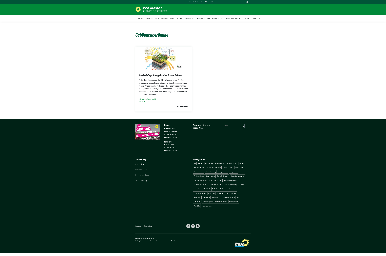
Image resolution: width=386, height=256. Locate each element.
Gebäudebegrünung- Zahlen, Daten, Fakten (160, 75)
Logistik (241, 185)
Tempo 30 (197, 202)
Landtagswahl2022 (216, 185)
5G (195, 163)
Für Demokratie (199, 176)
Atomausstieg (219, 163)
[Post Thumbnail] (163, 58)
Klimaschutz (143, 99)
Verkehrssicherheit (221, 202)
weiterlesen (182, 106)
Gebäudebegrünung (146, 102)
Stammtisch (215, 197)
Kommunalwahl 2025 (200, 185)
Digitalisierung (198, 172)
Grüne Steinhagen (222, 176)
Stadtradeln (206, 197)
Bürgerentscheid (199, 167)
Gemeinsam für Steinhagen (155, 11)
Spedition (197, 197)
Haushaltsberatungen (237, 176)
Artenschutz (209, 163)
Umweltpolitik (151, 99)
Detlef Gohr (239, 167)
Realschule (220, 193)
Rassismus (211, 193)
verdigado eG (170, 241)
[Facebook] (188, 226)
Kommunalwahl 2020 (230, 180)
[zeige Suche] (247, 2)
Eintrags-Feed (141, 169)
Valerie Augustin (207, 202)
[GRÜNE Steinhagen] (138, 9)
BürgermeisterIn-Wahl (214, 167)
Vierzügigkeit (233, 202)
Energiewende (222, 172)
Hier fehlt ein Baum (200, 180)
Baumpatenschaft (231, 163)
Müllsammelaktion (226, 189)
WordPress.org (141, 180)
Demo (225, 167)
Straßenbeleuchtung (228, 197)
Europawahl (233, 172)
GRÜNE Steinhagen (152, 8)
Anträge (200, 163)
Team (238, 197)
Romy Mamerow (231, 193)
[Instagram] (193, 226)
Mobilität (215, 189)
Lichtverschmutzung (230, 185)
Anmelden (139, 164)
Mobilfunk (207, 189)
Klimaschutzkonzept (215, 180)
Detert (231, 167)
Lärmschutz (197, 189)
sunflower (151, 241)
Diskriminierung (211, 172)
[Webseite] (198, 226)
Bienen (241, 163)
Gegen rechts (210, 176)
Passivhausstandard (200, 193)
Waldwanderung (207, 206)
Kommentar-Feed (142, 175)
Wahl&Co (197, 206)
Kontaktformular (170, 137)
